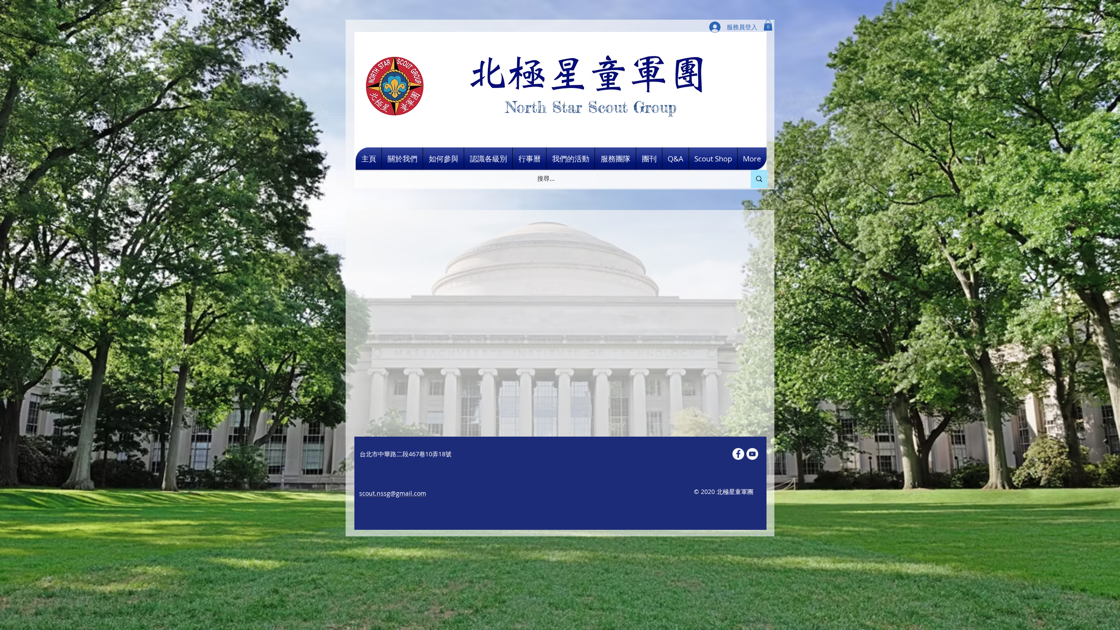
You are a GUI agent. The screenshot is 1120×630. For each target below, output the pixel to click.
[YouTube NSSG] (752, 454)
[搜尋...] (759, 179)
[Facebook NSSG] (738, 454)
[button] (768, 25)
